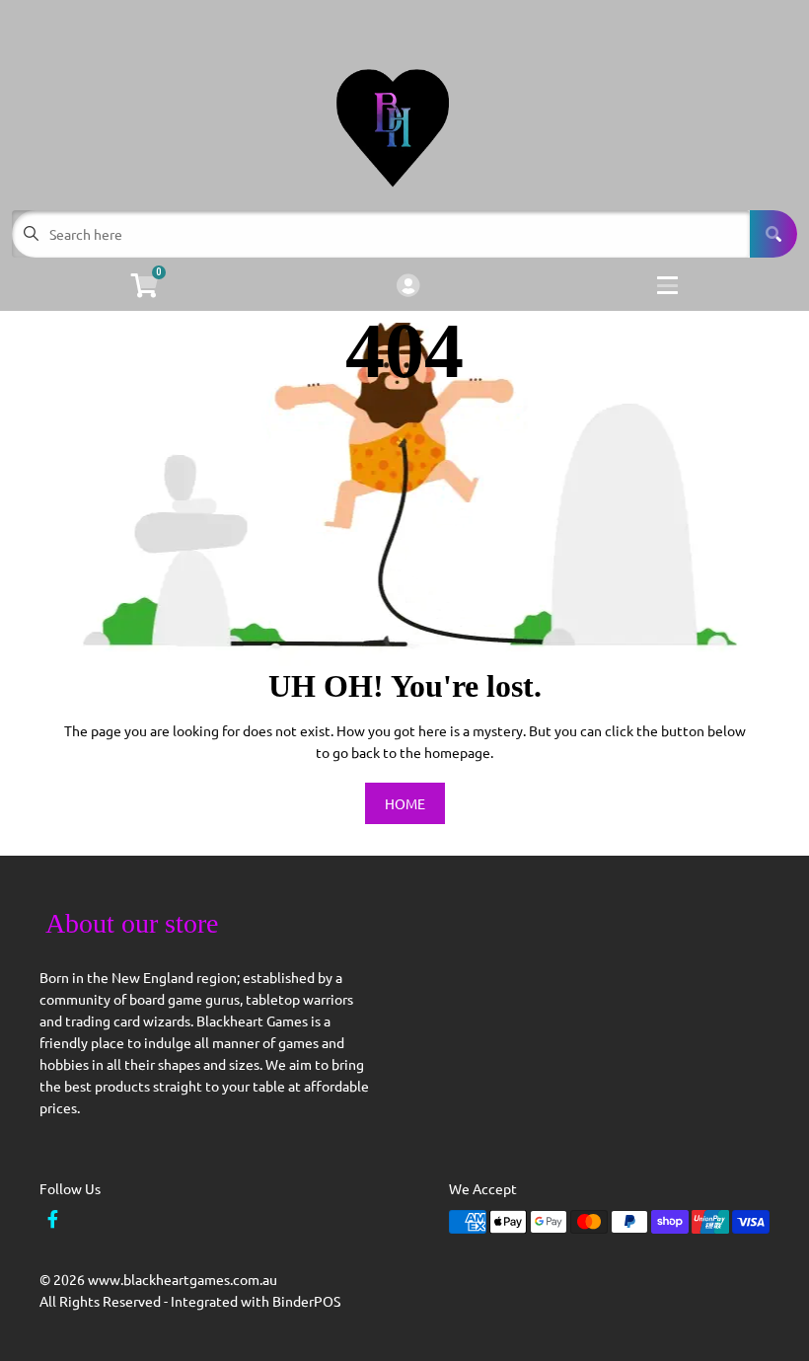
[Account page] (408, 286)
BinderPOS (306, 1301)
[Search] (773, 234)
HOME (405, 803)
